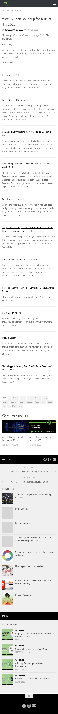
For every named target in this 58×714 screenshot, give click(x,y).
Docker (5, 402)
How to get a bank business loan (29, 566)
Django (45, 398)
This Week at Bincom (12, 10)
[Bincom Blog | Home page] (6, 3)
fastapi (22, 402)
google (29, 402)
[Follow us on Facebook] (45, 459)
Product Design (40, 402)
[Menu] (54, 3)
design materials (34, 398)
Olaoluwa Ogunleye (14, 30)
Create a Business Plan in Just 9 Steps (31, 649)
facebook (14, 402)
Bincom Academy (23, 595)
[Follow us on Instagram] (49, 459)
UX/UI (14, 406)
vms (20, 406)
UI (9, 406)
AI (9, 398)
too (4, 406)
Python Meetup (22, 509)
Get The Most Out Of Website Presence (32, 678)
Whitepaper (20, 630)
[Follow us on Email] (54, 459)
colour (23, 398)
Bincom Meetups (23, 523)
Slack (50, 402)
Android (15, 398)
